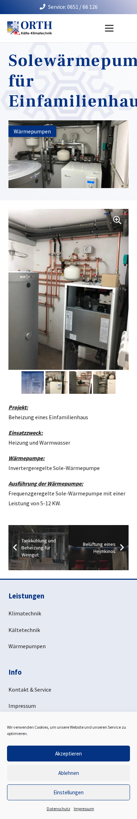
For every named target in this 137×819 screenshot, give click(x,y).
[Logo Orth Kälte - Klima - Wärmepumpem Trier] (29, 28)
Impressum (84, 808)
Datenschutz (58, 808)
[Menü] (109, 28)
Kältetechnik (24, 629)
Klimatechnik (24, 613)
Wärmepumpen (27, 646)
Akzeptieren (68, 753)
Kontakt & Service (29, 689)
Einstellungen (68, 792)
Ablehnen (68, 773)
